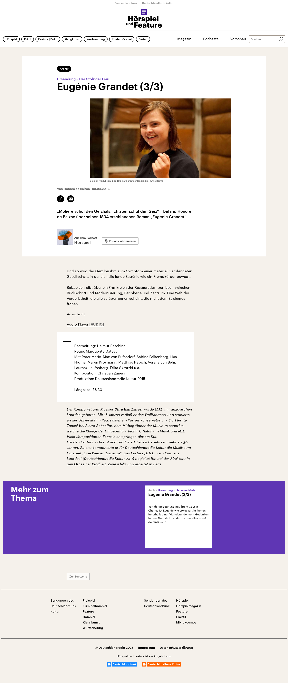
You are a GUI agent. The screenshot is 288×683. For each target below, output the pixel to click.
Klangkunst (72, 39)
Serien (143, 39)
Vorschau (238, 39)
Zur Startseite (78, 576)
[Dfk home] (161, 665)
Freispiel (89, 600)
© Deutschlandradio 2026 (114, 647)
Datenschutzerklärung (176, 647)
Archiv (64, 68)
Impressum (146, 647)
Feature (88, 611)
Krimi (27, 39)
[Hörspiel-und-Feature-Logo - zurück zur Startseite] (144, 18)
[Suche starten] (281, 39)
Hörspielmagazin (188, 606)
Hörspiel (11, 39)
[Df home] (122, 665)
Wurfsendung (96, 39)
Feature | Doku (47, 39)
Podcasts (210, 39)
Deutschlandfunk (125, 3)
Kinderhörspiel (122, 39)
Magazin (184, 39)
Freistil (181, 617)
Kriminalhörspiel (95, 606)
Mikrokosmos (186, 622)
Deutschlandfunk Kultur (158, 3)
